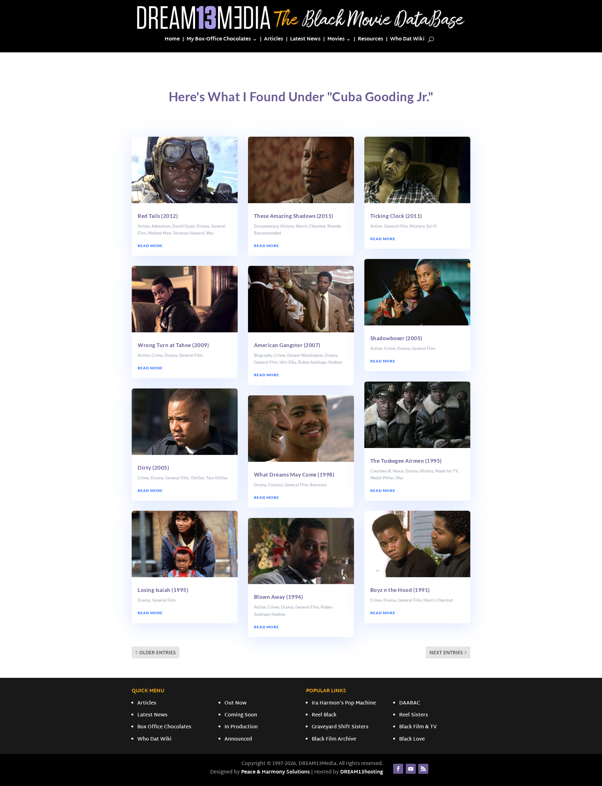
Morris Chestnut (310, 226)
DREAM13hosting (361, 772)
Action (144, 226)
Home (172, 40)
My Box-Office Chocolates (219, 40)
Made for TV (446, 470)
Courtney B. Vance (387, 470)
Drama (203, 226)
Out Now (235, 703)
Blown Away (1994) (278, 596)
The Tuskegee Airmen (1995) (406, 460)
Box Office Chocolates (164, 727)
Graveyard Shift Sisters (340, 727)
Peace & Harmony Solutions (275, 772)
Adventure (161, 226)
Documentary (266, 226)
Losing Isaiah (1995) (163, 590)
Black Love (412, 739)
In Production (241, 727)
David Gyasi (183, 226)
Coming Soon (240, 715)
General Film (191, 355)
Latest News (305, 40)
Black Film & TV (418, 727)
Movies (336, 40)
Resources (370, 40)
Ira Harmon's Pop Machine (344, 703)
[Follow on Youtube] (411, 769)
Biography (263, 355)
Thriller (197, 477)
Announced (238, 739)
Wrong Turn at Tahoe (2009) (173, 345)
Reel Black (324, 715)
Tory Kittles (217, 477)
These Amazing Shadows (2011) (293, 216)
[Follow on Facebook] (398, 769)
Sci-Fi (431, 226)
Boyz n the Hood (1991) (400, 590)
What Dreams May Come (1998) (294, 474)
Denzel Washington (305, 355)
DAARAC (409, 703)
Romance (318, 484)
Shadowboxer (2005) (396, 338)
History (287, 226)
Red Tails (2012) (158, 216)
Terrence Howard (188, 232)
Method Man (159, 232)
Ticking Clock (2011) (396, 216)
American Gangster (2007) (287, 345)
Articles (273, 40)
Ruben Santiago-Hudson (320, 362)
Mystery (417, 226)
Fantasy (275, 484)
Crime (157, 355)
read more (150, 245)
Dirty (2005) (153, 467)
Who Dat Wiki (407, 40)
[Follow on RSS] (423, 769)
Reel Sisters (413, 715)
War (210, 232)
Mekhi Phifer (382, 477)
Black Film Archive (334, 739)
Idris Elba (287, 362)
